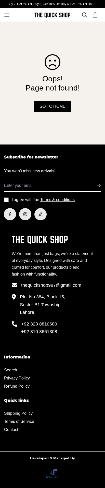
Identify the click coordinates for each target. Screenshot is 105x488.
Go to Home (52, 106)
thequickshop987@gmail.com (51, 285)
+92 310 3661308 (39, 331)
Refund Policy (17, 386)
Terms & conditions (57, 199)
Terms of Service (19, 421)
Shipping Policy (18, 413)
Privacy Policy (17, 378)
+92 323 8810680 (39, 324)
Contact (11, 429)
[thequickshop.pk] (52, 15)
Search (10, 370)
